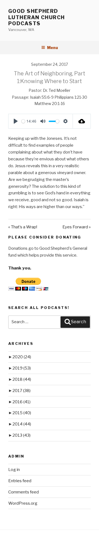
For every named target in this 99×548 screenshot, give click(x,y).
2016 (21, 401)
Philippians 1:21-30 (70, 97)
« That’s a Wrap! (22, 227)
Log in (14, 469)
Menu (52, 47)
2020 (21, 356)
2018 (21, 379)
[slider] (23, 121)
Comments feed (23, 492)
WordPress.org (22, 503)
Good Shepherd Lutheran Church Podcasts (36, 17)
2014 (21, 424)
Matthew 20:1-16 (49, 103)
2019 (21, 368)
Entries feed (19, 480)
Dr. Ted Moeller (56, 90)
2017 (21, 390)
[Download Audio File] (82, 121)
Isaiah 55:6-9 (42, 97)
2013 (21, 435)
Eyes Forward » (76, 227)
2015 (21, 412)
